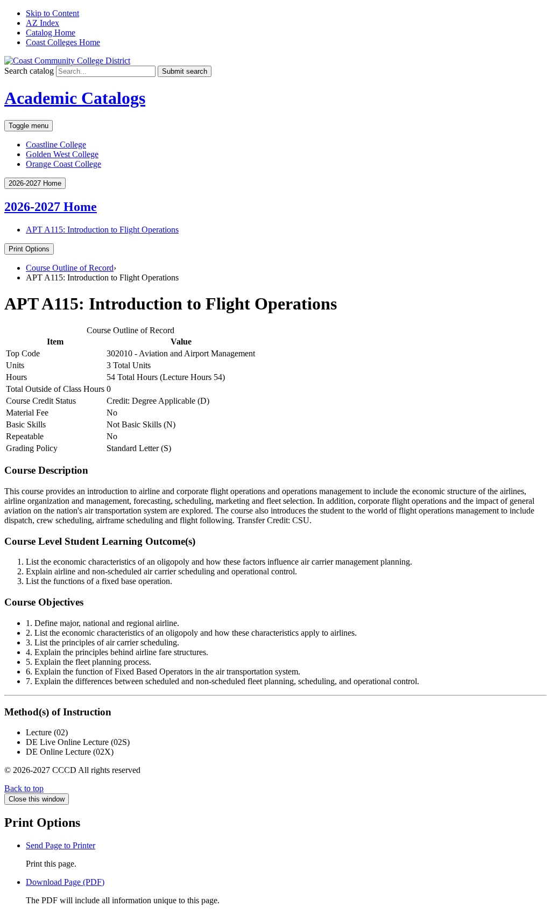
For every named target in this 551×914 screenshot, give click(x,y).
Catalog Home (50, 32)
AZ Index (42, 22)
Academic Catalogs (74, 98)
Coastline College (56, 144)
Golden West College (62, 154)
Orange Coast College (63, 163)
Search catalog (29, 70)
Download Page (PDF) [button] (65, 882)
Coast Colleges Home (63, 42)
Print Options (29, 249)
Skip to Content (52, 13)
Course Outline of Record (70, 267)
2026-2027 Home (50, 207)
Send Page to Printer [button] (60, 845)
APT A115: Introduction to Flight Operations (102, 229)
